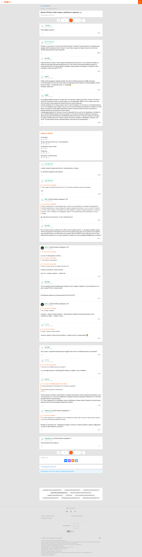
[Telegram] (76, 460)
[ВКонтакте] (65, 460)
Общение (43, 8)
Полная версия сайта (47, 516)
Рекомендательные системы (47, 555)
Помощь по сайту (46, 518)
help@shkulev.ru (52, 553)
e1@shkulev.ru (59, 551)
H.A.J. (46, 247)
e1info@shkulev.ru (78, 552)
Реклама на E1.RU (77, 516)
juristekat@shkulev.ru (87, 552)
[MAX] (69, 460)
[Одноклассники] (72, 460)
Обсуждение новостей (51, 8)
